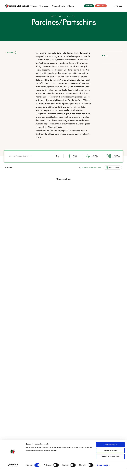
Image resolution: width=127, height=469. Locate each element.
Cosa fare (75, 156)
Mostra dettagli (102, 465)
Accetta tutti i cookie (110, 445)
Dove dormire (95, 156)
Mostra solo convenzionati (91, 167)
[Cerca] (117, 6)
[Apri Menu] (120, 6)
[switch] (56, 465)
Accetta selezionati (110, 450)
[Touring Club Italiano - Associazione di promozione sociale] (17, 6)
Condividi (9, 52)
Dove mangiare (116, 156)
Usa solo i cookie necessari (110, 456)
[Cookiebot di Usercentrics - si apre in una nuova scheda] (13, 465)
